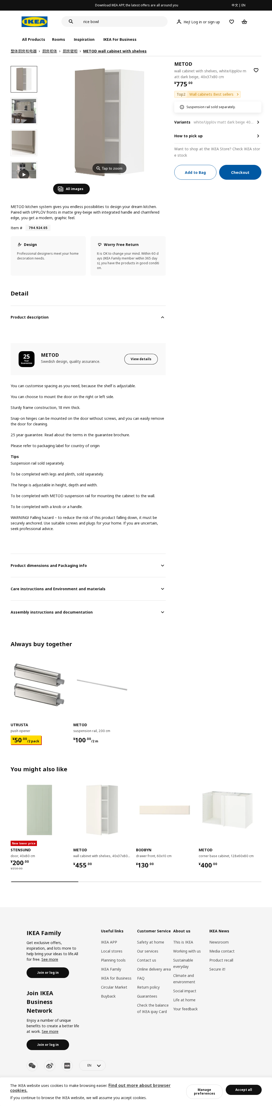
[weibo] (49, 1065)
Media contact (222, 951)
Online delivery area (154, 969)
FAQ (140, 978)
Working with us (187, 951)
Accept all (243, 1089)
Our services (147, 951)
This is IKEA (183, 942)
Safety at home (150, 942)
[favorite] (256, 70)
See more (49, 959)
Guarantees (147, 996)
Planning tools (113, 960)
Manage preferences (204, 1091)
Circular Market (114, 987)
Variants (182, 122)
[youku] (67, 1065)
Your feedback (185, 1008)
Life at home (184, 999)
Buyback (108, 996)
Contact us (146, 960)
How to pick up (188, 135)
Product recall (221, 960)
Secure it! (217, 969)
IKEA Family (111, 969)
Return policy (148, 987)
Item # (16, 227)
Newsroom (219, 942)
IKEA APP (109, 942)
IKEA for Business (116, 978)
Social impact (184, 990)
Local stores (111, 951)
